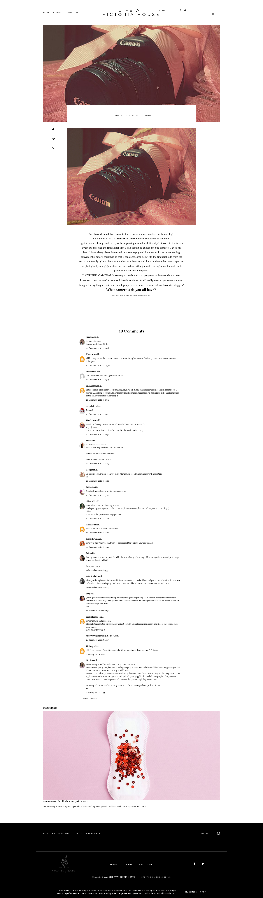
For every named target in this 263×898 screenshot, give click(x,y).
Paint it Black (92, 577)
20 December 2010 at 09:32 (97, 400)
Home (46, 12)
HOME (162, 10)
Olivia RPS (90, 501)
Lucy (88, 594)
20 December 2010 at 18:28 (97, 533)
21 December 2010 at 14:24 (97, 588)
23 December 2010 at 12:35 (97, 611)
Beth (88, 553)
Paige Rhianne (92, 617)
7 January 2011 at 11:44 (95, 692)
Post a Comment (90, 699)
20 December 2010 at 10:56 (97, 435)
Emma (88, 441)
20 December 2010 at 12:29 (97, 464)
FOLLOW (206, 833)
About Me (73, 12)
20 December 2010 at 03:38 (97, 348)
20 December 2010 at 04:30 (98, 365)
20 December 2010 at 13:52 (97, 495)
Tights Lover (91, 539)
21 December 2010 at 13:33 (97, 570)
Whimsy (89, 646)
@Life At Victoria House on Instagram (71, 833)
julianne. (90, 337)
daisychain (90, 406)
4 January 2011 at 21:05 (95, 654)
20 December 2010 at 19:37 (97, 547)
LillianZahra (91, 386)
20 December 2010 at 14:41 (97, 519)
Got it (203, 892)
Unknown (90, 354)
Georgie (89, 470)
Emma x (89, 487)
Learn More (191, 892)
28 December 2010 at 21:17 (97, 640)
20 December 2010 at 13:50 (97, 481)
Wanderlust (91, 420)
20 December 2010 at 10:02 (97, 414)
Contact (58, 12)
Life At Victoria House (131, 12)
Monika (89, 660)
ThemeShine (163, 877)
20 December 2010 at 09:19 (97, 380)
